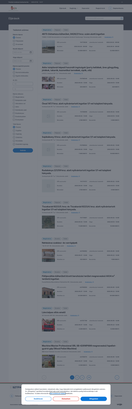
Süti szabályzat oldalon (58, 393)
